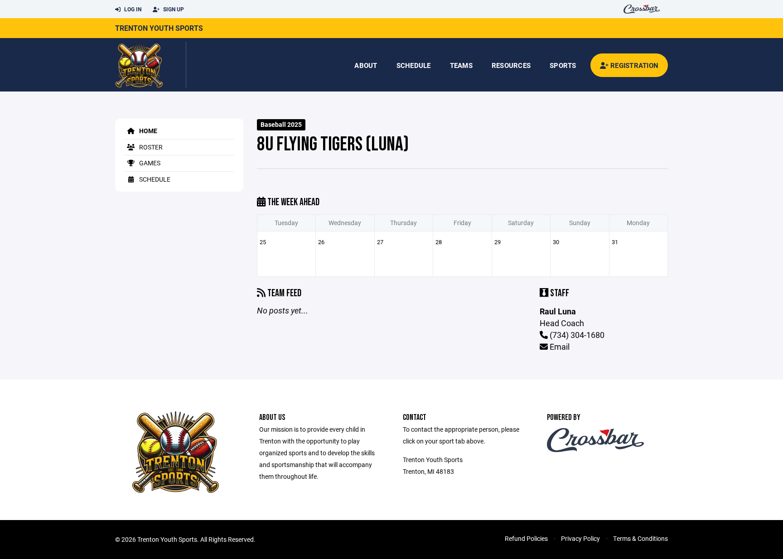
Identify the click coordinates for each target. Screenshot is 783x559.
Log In (132, 9)
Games (149, 163)
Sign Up (173, 9)
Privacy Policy (580, 538)
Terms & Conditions (640, 538)
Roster (150, 147)
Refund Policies (526, 538)
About (365, 65)
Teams (461, 65)
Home (147, 130)
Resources (511, 65)
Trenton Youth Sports (159, 28)
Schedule (413, 65)
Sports (563, 65)
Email (559, 346)
